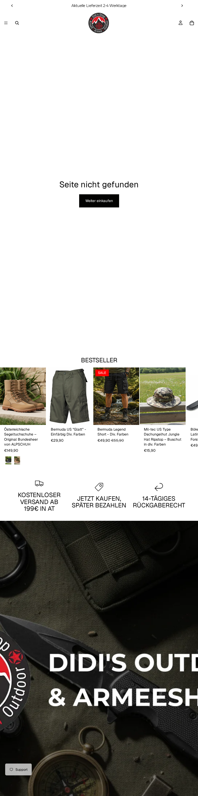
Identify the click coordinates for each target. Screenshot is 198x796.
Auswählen (42, 416)
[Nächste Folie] (182, 5)
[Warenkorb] (191, 23)
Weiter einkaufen (99, 200)
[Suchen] (17, 23)
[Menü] (6, 23)
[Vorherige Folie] (12, 5)
